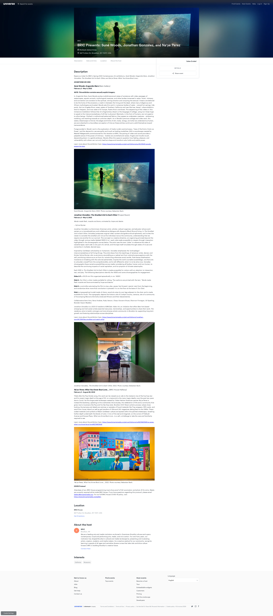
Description (78, 61)
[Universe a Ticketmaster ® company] (85, 606)
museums (87, 562)
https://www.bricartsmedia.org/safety (87, 497)
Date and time (91, 61)
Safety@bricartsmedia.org (83, 494)
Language (171, 576)
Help (254, 4)
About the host (116, 61)
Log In (259, 4)
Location (103, 61)
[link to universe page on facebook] (198, 606)
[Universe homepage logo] (9, 4)
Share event (179, 73)
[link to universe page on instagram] (195, 606)
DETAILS (177, 68)
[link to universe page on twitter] (192, 606)
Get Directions (79, 516)
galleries (78, 562)
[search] (18, 3)
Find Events (236, 4)
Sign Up (267, 4)
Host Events (246, 4)
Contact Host (85, 548)
